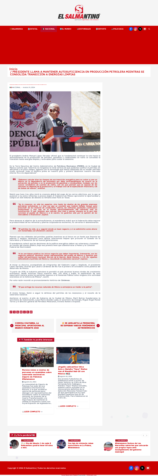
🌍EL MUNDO (65, 29)
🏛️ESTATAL (33, 29)
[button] (143, 435)
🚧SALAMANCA (16, 29)
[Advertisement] (79, 48)
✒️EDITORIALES (83, 29)
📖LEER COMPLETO (31, 411)
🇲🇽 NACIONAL (49, 29)
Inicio (13, 69)
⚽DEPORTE (101, 29)
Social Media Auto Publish (69, 475)
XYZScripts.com (92, 475)
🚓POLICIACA (117, 29)
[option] (52, 444)
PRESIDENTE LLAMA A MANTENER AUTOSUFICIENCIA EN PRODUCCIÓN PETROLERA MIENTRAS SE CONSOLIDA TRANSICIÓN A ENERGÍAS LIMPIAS (77, 73)
